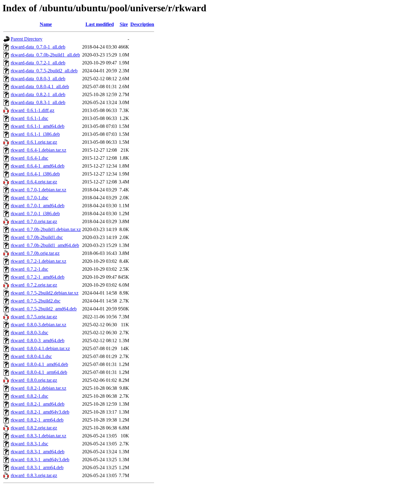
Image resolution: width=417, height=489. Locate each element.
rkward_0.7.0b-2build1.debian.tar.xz (46, 229)
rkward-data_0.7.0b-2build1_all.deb (45, 54)
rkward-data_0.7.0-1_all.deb (38, 46)
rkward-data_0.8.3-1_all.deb (38, 102)
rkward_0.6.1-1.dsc (29, 118)
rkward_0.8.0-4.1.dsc (31, 356)
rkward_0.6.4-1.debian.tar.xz (38, 150)
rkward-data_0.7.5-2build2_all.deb (44, 70)
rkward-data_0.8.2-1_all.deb (38, 94)
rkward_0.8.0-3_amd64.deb (37, 340)
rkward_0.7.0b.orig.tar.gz (35, 253)
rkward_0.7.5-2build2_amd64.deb (44, 308)
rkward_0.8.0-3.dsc (29, 332)
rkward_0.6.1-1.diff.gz (32, 110)
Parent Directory (26, 39)
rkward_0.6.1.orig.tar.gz (34, 142)
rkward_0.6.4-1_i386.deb (35, 173)
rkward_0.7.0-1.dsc (29, 197)
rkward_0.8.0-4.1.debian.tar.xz (40, 348)
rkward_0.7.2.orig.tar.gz (34, 285)
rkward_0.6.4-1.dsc (29, 158)
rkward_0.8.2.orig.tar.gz (34, 427)
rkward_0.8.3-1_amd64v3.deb (40, 459)
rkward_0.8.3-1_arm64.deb (37, 467)
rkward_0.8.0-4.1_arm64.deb (39, 372)
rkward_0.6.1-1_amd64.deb (37, 126)
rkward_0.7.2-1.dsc (29, 269)
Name (46, 24)
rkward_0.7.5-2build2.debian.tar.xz (44, 292)
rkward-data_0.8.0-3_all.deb (38, 78)
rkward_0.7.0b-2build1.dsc (37, 237)
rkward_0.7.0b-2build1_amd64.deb (45, 245)
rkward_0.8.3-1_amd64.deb (37, 451)
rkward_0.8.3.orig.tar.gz (34, 475)
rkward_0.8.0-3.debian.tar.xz (38, 324)
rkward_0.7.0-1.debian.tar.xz (38, 189)
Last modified (99, 24)
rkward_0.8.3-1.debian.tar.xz (38, 435)
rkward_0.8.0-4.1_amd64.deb (39, 364)
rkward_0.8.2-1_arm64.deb (37, 419)
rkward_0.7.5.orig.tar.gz (34, 316)
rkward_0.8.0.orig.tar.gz (34, 380)
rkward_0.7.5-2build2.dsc (35, 300)
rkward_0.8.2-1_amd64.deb (37, 404)
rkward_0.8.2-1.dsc (29, 396)
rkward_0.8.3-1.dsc (29, 443)
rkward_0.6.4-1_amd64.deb (37, 165)
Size (124, 24)
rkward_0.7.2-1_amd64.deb (37, 277)
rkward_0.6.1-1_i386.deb (35, 134)
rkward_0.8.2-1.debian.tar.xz (38, 388)
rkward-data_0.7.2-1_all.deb (38, 62)
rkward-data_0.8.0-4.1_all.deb (40, 86)
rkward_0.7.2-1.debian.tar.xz (38, 261)
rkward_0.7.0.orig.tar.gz (34, 221)
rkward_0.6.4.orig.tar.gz (34, 181)
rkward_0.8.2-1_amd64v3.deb (40, 412)
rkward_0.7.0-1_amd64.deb (37, 205)
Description (142, 24)
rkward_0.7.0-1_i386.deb (35, 213)
